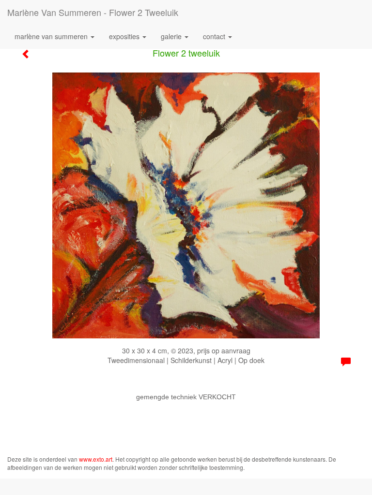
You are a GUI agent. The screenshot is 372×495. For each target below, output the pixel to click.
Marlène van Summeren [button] (52, 36)
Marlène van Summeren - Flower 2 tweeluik (92, 12)
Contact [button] (215, 36)
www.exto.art (95, 459)
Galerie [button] (172, 36)
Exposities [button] (125, 36)
